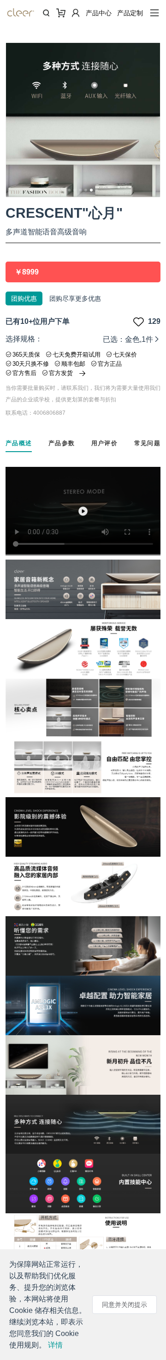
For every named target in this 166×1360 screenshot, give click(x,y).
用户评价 (104, 443)
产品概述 (19, 443)
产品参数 (61, 443)
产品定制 (130, 13)
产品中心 (99, 13)
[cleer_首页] (20, 14)
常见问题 (147, 443)
